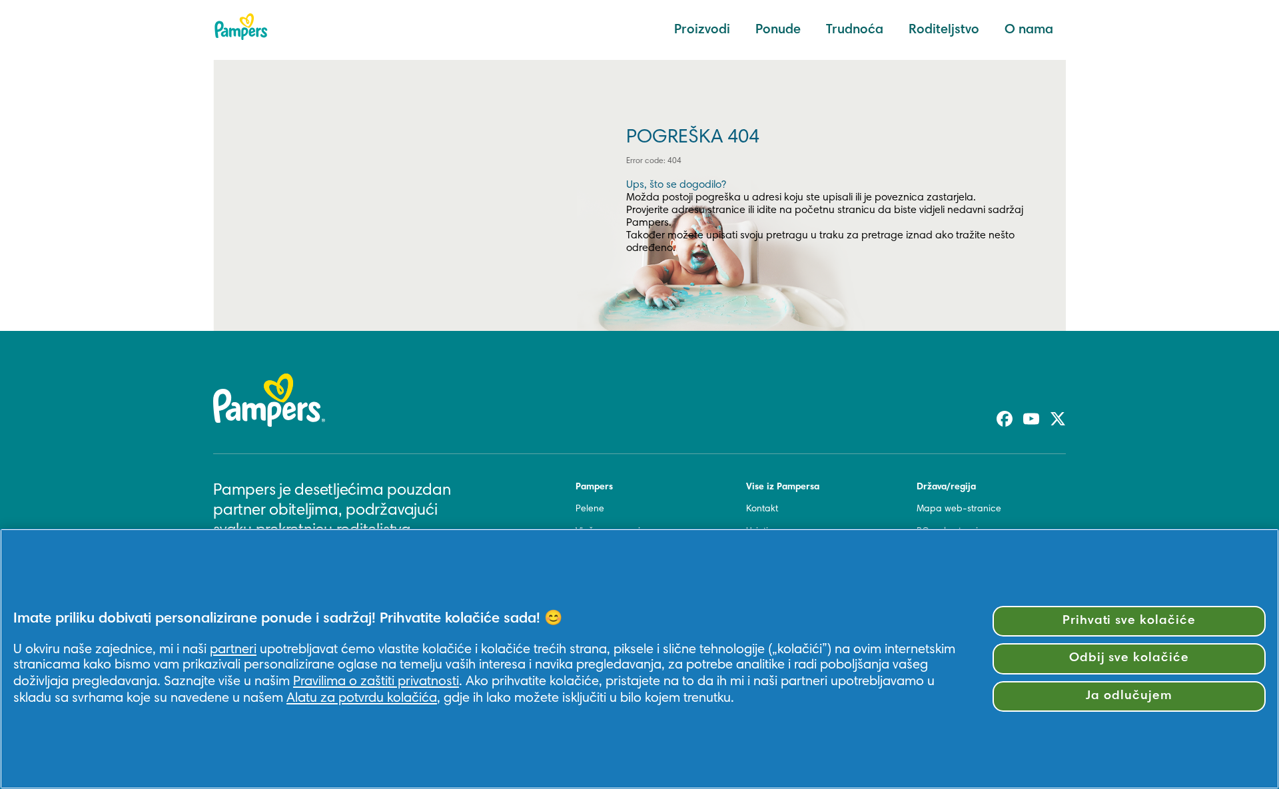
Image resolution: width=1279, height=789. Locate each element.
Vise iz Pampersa (782, 487)
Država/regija (946, 487)
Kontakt (762, 509)
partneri (233, 650)
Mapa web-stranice (959, 509)
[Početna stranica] (241, 26)
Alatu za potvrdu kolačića (361, 698)
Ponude (778, 30)
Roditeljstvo (944, 30)
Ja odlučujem (1129, 696)
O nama (1029, 30)
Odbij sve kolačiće (1129, 658)
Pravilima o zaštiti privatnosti (376, 681)
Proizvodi (702, 30)
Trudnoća (854, 30)
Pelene (590, 509)
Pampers (594, 487)
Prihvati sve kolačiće (1129, 621)
